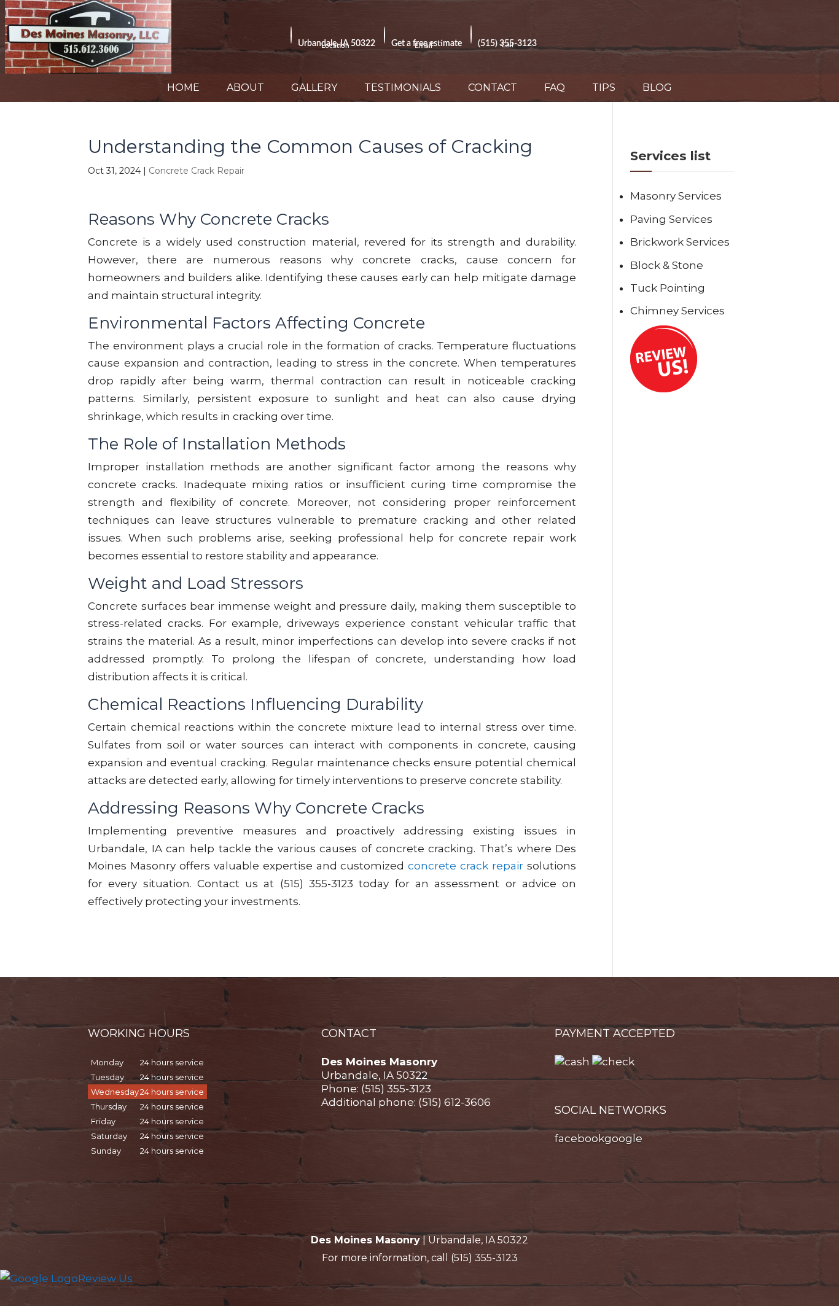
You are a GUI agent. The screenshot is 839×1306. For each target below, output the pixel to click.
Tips (603, 87)
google (623, 1138)
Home (183, 87)
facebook (579, 1138)
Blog (657, 87)
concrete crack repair (465, 866)
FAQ (554, 87)
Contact (492, 87)
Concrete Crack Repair (196, 170)
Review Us (105, 1278)
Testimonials (402, 87)
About (245, 87)
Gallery (314, 87)
